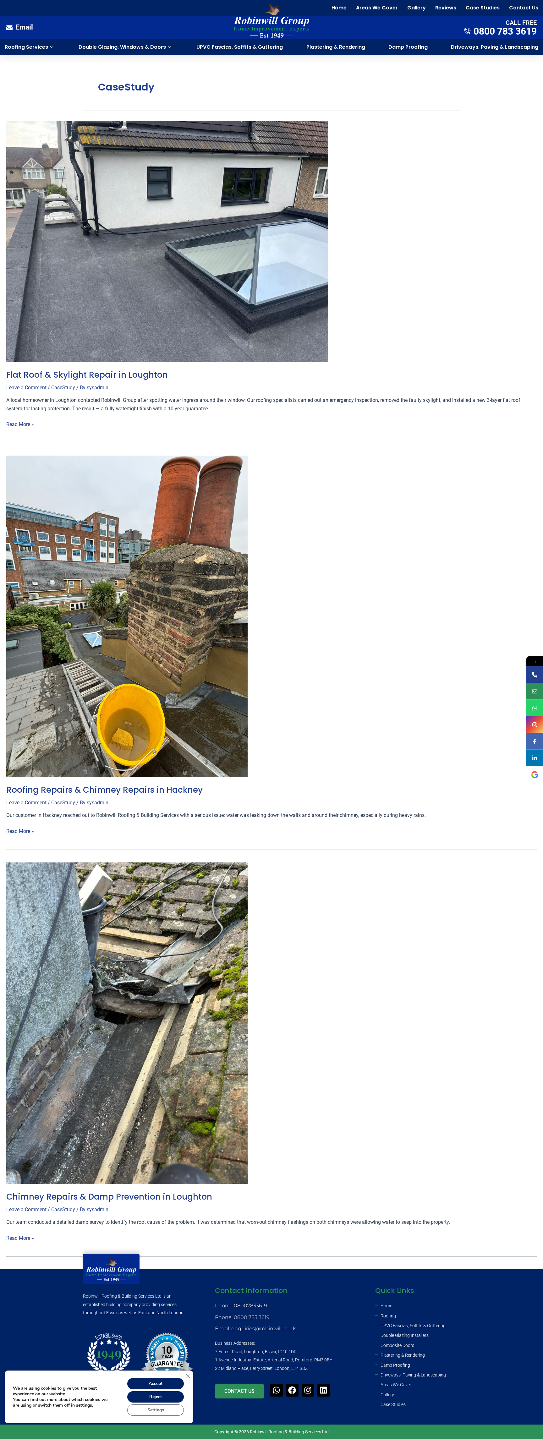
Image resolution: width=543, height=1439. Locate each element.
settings (84, 1405)
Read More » (20, 423)
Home (339, 7)
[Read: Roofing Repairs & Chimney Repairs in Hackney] (127, 616)
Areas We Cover (377, 7)
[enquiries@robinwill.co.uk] (534, 691)
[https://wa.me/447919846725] (534, 708)
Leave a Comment (26, 388)
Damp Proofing (408, 47)
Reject (155, 1397)
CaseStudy (63, 388)
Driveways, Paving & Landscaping (494, 47)
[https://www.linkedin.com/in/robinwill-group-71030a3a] (534, 758)
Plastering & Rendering (335, 47)
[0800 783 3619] (534, 674)
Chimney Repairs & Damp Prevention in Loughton (109, 1196)
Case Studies (483, 7)
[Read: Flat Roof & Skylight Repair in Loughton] (167, 241)
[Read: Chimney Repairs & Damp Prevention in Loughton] (127, 1023)
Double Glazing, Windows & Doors (122, 47)
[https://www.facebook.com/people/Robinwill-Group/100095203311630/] (534, 741)
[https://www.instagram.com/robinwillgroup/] (534, 724)
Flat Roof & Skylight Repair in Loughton (87, 374)
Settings (155, 1410)
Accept (155, 1384)
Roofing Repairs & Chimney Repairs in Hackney (104, 790)
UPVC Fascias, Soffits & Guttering (239, 47)
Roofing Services (26, 47)
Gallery (416, 7)
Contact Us (523, 7)
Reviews (445, 7)
